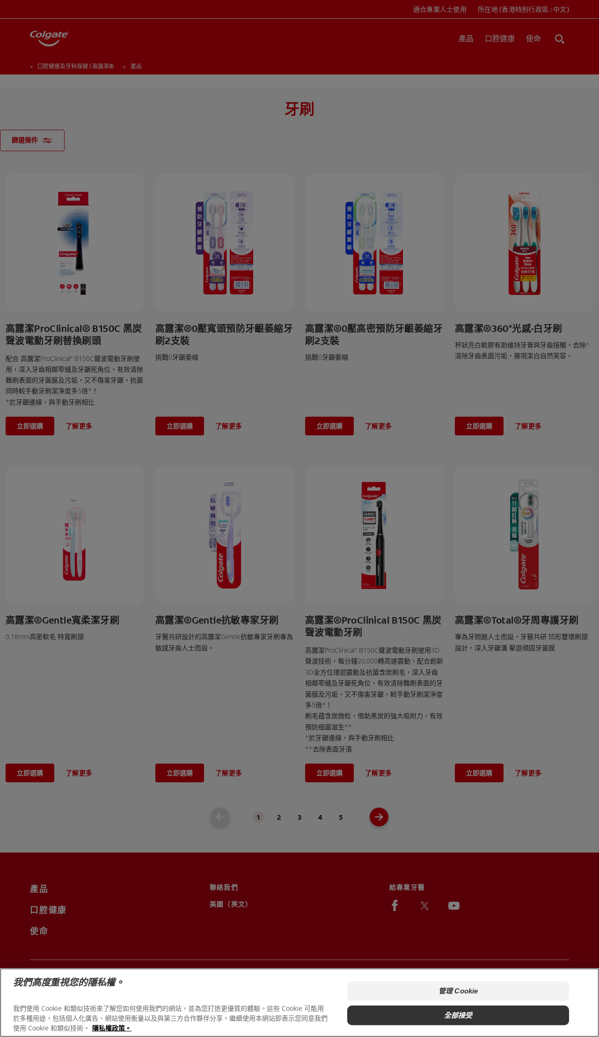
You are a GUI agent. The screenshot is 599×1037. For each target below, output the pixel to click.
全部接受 (458, 1015)
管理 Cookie (458, 991)
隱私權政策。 (111, 1027)
